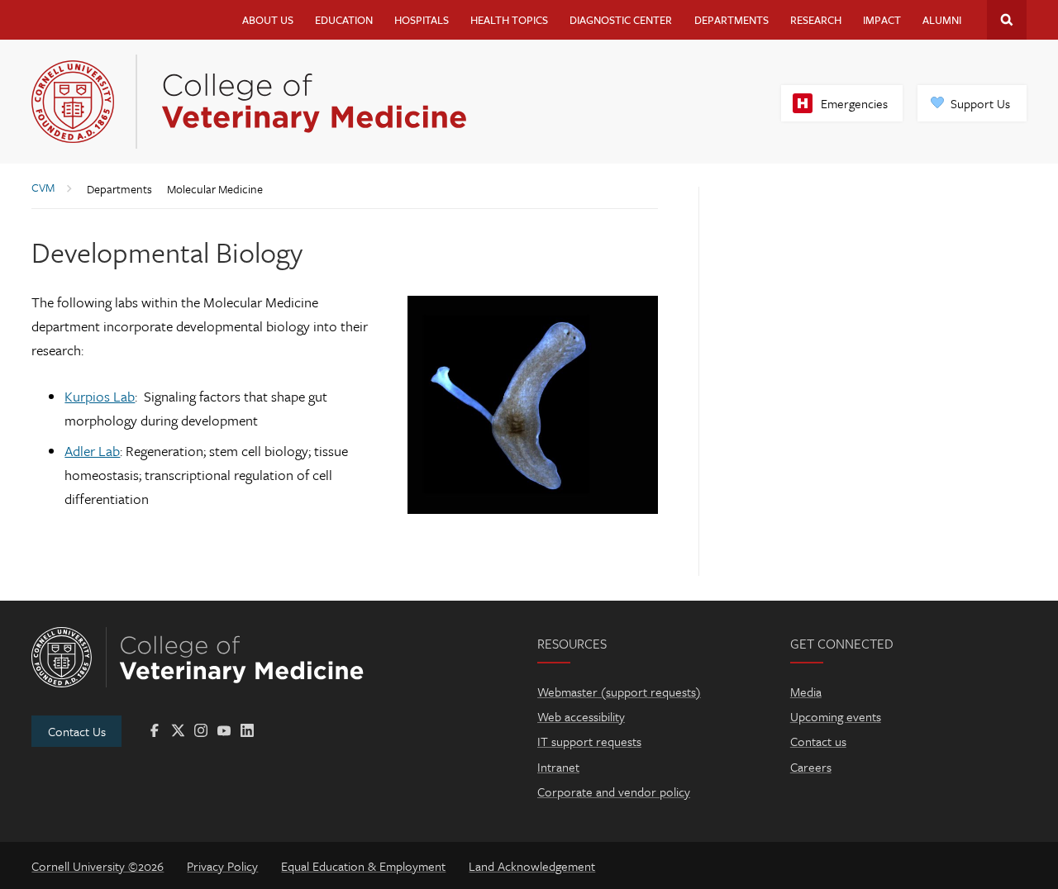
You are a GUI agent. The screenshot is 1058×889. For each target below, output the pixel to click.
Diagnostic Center (621, 20)
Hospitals (421, 20)
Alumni (941, 20)
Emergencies (854, 103)
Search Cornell (1007, 20)
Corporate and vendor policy (613, 791)
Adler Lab (92, 450)
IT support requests (589, 741)
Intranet (558, 767)
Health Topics (509, 20)
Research (815, 20)
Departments (731, 20)
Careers (811, 767)
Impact (882, 20)
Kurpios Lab (99, 396)
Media (806, 691)
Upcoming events (835, 716)
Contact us (818, 741)
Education (344, 20)
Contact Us (77, 731)
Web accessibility (581, 716)
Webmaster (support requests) (619, 691)
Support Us (980, 103)
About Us (267, 20)
